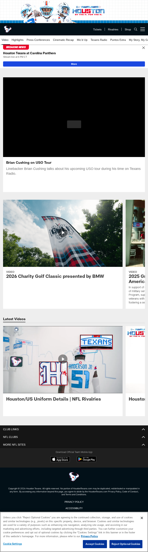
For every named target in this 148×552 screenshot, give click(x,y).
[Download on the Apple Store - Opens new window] (60, 459)
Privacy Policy (74, 501)
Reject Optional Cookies (126, 544)
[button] (74, 124)
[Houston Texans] (74, 477)
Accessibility (74, 508)
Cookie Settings (12, 543)
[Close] (143, 47)
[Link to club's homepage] (7, 28)
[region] (74, 532)
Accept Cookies (95, 544)
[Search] (135, 29)
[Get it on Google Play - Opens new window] (87, 461)
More (74, 64)
